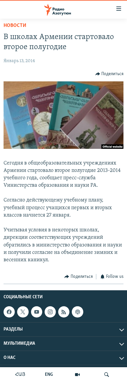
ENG (49, 374)
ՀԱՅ (20, 374)
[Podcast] (77, 311)
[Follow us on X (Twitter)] (22, 311)
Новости (15, 25)
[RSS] (63, 311)
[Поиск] (106, 374)
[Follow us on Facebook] (9, 311)
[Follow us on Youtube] (36, 311)
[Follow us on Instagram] (50, 311)
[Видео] (77, 374)
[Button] (109, 74)
